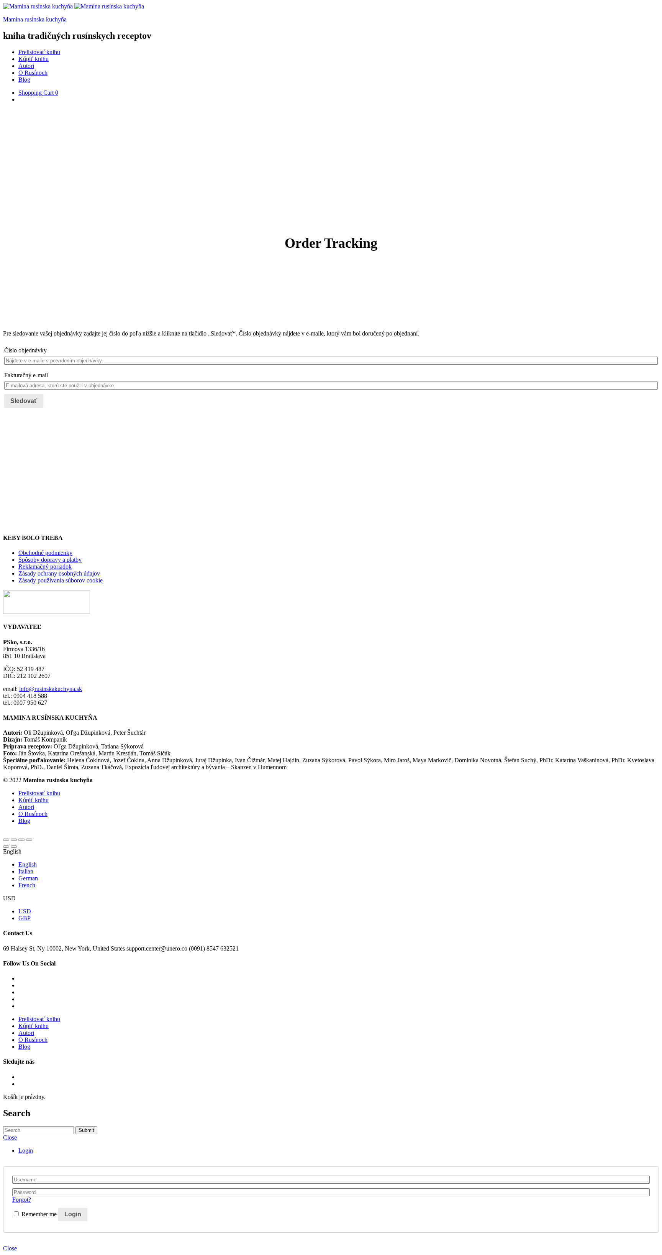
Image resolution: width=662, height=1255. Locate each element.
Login (25, 1150)
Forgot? (21, 1199)
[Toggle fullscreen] (21, 840)
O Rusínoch (33, 72)
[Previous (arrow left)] (6, 846)
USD (24, 911)
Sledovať (23, 401)
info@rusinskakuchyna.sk (50, 689)
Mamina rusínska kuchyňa (35, 19)
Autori (26, 66)
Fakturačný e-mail (26, 375)
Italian (25, 871)
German (28, 878)
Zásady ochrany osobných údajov (59, 573)
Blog (24, 79)
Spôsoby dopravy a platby (50, 559)
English (27, 864)
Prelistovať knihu (39, 52)
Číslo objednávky (25, 350)
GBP (24, 918)
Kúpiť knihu (33, 59)
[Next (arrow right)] (14, 846)
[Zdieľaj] (14, 840)
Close (10, 1248)
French (26, 885)
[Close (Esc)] (6, 840)
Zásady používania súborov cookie (60, 580)
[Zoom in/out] (29, 840)
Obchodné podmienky (45, 552)
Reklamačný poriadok (45, 566)
